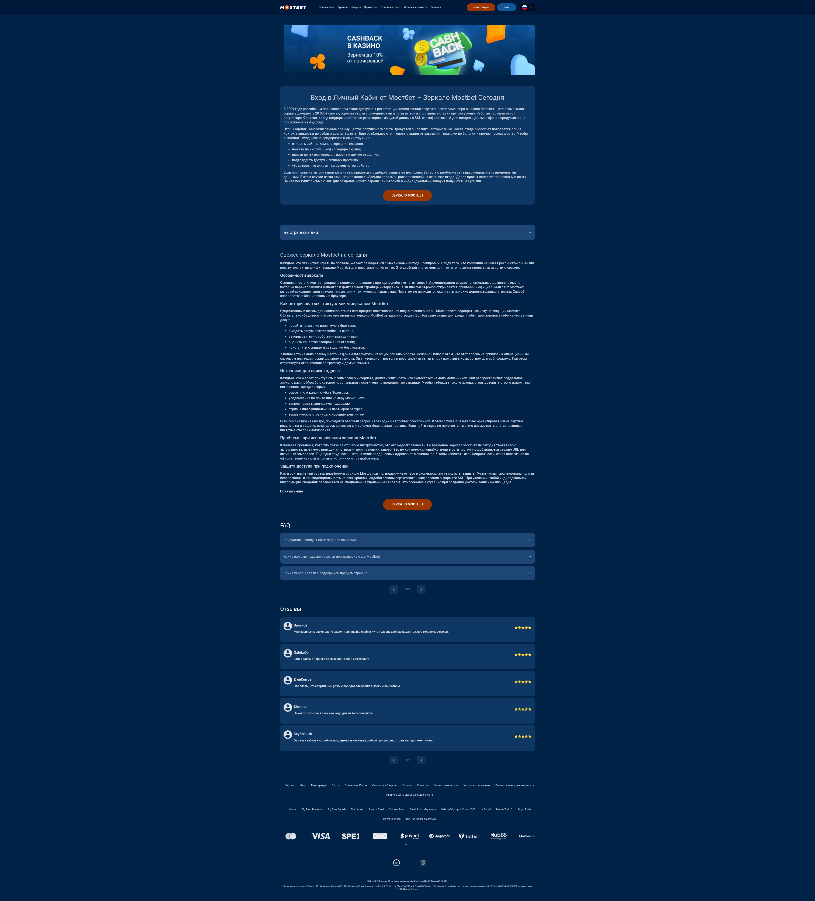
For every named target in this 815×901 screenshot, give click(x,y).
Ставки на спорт (391, 7)
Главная (436, 7)
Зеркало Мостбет (407, 195)
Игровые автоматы (416, 7)
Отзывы (407, 785)
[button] (406, 844)
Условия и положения (477, 785)
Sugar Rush (524, 809)
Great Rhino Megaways (423, 809)
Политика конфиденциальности (514, 785)
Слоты (336, 785)
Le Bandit (486, 809)
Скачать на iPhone (356, 785)
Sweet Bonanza (392, 819)
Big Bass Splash (336, 809)
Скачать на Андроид (384, 785)
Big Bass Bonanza (312, 809)
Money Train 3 (504, 809)
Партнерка (370, 7)
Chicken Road (397, 809)
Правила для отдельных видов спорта (409, 794)
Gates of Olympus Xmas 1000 (458, 809)
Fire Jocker (357, 809)
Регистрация (319, 785)
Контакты (423, 785)
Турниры (342, 7)
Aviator (292, 809)
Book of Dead (376, 809)
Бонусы (356, 7)
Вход (303, 785)
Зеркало (290, 785)
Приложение (326, 7)
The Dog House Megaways (421, 819)
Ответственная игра (446, 785)
